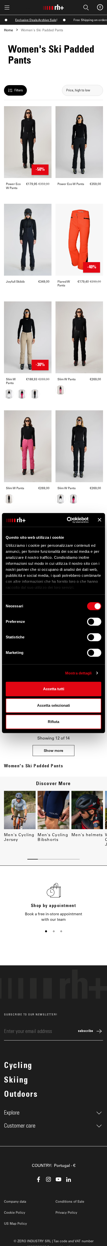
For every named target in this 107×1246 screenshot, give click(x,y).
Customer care (19, 1126)
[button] (46, 931)
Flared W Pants (63, 283)
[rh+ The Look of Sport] (53, 6)
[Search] (28, 7)
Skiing (16, 1081)
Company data (15, 1201)
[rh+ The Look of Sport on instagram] (49, 1179)
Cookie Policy (14, 1212)
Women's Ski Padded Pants (42, 30)
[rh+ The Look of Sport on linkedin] (68, 1179)
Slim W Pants (11, 381)
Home (8, 30)
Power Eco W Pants (13, 186)
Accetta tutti (53, 689)
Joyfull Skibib (15, 281)
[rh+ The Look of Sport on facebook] (39, 1179)
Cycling (18, 1066)
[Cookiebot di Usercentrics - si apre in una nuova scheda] (67, 520)
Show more (53, 750)
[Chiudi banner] (99, 520)
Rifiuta (53, 722)
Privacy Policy (66, 1212)
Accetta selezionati (53, 705)
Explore (11, 1113)
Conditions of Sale (69, 1201)
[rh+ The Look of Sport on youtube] (58, 1179)
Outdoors (21, 1095)
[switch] (94, 622)
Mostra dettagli (78, 673)
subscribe (85, 1031)
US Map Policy (15, 1223)
